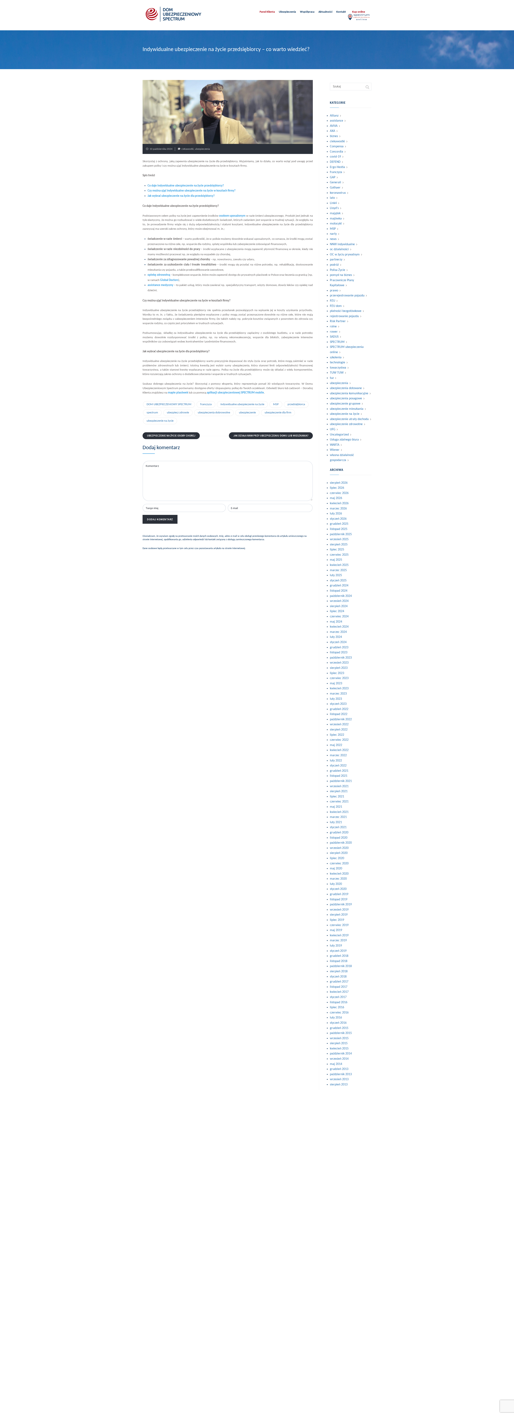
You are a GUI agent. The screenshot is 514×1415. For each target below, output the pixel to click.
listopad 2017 (338, 987)
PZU (332, 300)
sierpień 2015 (339, 1043)
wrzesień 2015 (339, 1038)
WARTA (334, 445)
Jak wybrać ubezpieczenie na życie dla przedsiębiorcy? (181, 196)
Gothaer (335, 187)
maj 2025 (336, 559)
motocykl (336, 223)
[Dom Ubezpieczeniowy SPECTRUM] (173, 14)
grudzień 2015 (339, 1028)
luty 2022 (336, 760)
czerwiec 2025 (339, 554)
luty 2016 (336, 1017)
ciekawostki (188, 149)
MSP (276, 404)
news (333, 239)
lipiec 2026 (337, 488)
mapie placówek (178, 392)
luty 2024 (336, 637)
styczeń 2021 (338, 827)
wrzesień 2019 (339, 909)
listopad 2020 (338, 837)
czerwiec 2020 (339, 863)
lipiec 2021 (337, 796)
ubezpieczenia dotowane (346, 388)
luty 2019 (336, 945)
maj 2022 (336, 745)
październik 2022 (341, 719)
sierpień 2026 (339, 483)
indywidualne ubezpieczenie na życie (242, 404)
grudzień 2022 (339, 709)
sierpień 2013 (339, 1084)
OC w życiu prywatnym (345, 254)
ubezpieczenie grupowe (345, 403)
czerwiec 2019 (339, 925)
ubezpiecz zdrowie (178, 412)
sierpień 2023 (339, 668)
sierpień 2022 (339, 729)
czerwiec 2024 (339, 616)
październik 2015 (341, 1033)
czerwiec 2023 (339, 678)
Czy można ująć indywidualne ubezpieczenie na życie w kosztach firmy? (192, 190)
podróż (334, 264)
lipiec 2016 (337, 1007)
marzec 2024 (338, 632)
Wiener (335, 450)
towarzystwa (338, 367)
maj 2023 (336, 683)
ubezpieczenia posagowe (346, 398)
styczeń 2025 (338, 580)
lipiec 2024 (337, 611)
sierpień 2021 (339, 791)
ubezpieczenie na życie (160, 420)
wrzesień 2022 (339, 724)
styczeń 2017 (338, 997)
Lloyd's (334, 208)
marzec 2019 (338, 940)
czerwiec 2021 (339, 801)
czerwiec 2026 (339, 493)
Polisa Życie (337, 270)
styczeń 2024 (338, 642)
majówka (336, 218)
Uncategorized (339, 434)
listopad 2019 (338, 899)
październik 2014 (341, 1053)
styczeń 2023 (338, 704)
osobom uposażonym (232, 215)
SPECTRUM (337, 342)
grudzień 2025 (339, 524)
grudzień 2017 (339, 981)
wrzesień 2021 (339, 786)
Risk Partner (338, 321)
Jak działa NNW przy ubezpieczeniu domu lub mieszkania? (270, 435)
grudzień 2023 (339, 647)
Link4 (333, 203)
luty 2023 (336, 699)
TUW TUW (337, 372)
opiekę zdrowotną (159, 275)
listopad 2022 (338, 714)
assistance (336, 120)
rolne (333, 326)
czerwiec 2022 (339, 740)
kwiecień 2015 (339, 1048)
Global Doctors (169, 280)
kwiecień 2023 (339, 688)
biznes (334, 136)
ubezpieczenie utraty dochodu (349, 419)
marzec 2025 (338, 570)
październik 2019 (341, 904)
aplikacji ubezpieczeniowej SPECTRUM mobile (235, 392)
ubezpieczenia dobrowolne (214, 412)
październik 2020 (341, 842)
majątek (335, 213)
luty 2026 (336, 513)
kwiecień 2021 (339, 812)
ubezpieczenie (247, 412)
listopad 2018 (338, 961)
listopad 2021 (338, 776)
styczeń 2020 (338, 889)
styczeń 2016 (338, 1023)
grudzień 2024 (339, 585)
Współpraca (307, 11)
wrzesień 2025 (339, 539)
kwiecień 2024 (339, 626)
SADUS (334, 336)
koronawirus (338, 193)
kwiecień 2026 (339, 503)
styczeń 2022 (338, 765)
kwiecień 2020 (339, 873)
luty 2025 (336, 575)
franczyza (206, 404)
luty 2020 (336, 884)
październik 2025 (341, 534)
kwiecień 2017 (339, 992)
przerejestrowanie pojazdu (347, 295)
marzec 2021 (338, 817)
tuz (332, 378)
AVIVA (334, 126)
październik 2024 (341, 596)
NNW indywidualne (342, 244)
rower (334, 331)
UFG (332, 429)
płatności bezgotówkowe (345, 311)
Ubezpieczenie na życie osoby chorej (171, 435)
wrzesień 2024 (339, 601)
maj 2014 (336, 1064)
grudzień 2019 (339, 894)
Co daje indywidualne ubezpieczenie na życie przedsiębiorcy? (186, 185)
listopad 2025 (338, 529)
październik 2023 (341, 657)
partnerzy (336, 259)
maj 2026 (336, 498)
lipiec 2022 (337, 735)
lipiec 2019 (337, 920)
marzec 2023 (338, 693)
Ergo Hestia (337, 167)
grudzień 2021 (339, 771)
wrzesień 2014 (339, 1058)
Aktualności (325, 11)
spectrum (152, 412)
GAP (332, 177)
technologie (337, 362)
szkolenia (336, 357)
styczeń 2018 (338, 976)
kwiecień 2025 (339, 565)
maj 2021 (336, 806)
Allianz (334, 115)
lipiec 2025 (337, 549)
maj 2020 (336, 868)
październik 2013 (341, 1074)
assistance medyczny (160, 285)
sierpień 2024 (339, 606)
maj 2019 (336, 930)
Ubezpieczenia (287, 11)
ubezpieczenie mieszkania (346, 409)
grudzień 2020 (339, 832)
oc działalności (339, 249)
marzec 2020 (338, 878)
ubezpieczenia (202, 149)
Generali (335, 182)
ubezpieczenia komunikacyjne (349, 393)
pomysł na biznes (341, 275)
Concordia (336, 151)
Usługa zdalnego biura (344, 439)
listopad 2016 (338, 1002)
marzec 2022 (338, 755)
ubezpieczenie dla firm (278, 412)
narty (333, 234)
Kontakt (341, 11)
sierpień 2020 (339, 853)
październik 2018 (341, 966)
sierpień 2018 (339, 971)
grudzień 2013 (339, 1069)
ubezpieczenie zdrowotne (346, 424)
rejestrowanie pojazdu (344, 316)
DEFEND (335, 162)
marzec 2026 (338, 508)
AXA (332, 131)
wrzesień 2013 (339, 1079)
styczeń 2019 (338, 951)
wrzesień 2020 (339, 848)
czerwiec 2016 (339, 1012)
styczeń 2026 (338, 519)
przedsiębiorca (296, 404)
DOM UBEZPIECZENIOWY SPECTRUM (169, 404)
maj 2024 (336, 621)
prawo (334, 290)
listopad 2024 (338, 590)
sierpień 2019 (339, 914)
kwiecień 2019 (339, 935)
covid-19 (335, 156)
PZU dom (336, 306)
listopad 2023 (338, 652)
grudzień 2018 (339, 956)
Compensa (337, 146)
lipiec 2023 (337, 673)
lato (332, 198)
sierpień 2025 (339, 544)
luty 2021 (336, 822)
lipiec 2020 (337, 858)
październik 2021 (341, 781)
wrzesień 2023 (339, 662)
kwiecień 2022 (339, 750)
